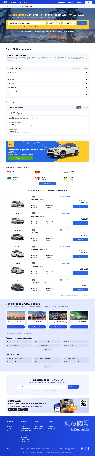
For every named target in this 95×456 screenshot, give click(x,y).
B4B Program (24, 437)
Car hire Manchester (14, 345)
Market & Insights (25, 441)
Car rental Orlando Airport (16, 358)
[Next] (87, 333)
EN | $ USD (62, 2)
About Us (23, 424)
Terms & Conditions (39, 426)
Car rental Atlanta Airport (72, 361)
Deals (20, 2)
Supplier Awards (11, 435)
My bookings (51, 428)
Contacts (50, 426)
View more (47, 349)
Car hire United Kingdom (44, 341)
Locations (9, 424)
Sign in (89, 2)
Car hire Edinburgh (42, 345)
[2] (45, 332)
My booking (80, 2)
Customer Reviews (25, 439)
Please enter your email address (25, 386)
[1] (44, 332)
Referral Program (25, 432)
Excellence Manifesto (26, 428)
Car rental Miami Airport (15, 361)
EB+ (26, 2)
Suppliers (9, 428)
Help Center (71, 2)
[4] (49, 332)
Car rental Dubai (13, 341)
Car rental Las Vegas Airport (45, 361)
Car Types (9, 426)
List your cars (10, 432)
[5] (50, 332)
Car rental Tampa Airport (72, 358)
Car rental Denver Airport (44, 358)
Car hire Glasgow (70, 345)
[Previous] (84, 333)
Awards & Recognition (26, 430)
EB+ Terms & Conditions (40, 428)
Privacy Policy (57, 390)
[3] (47, 332)
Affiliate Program (25, 435)
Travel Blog (13, 2)
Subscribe (74, 386)
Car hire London (70, 341)
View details (15, 327)
